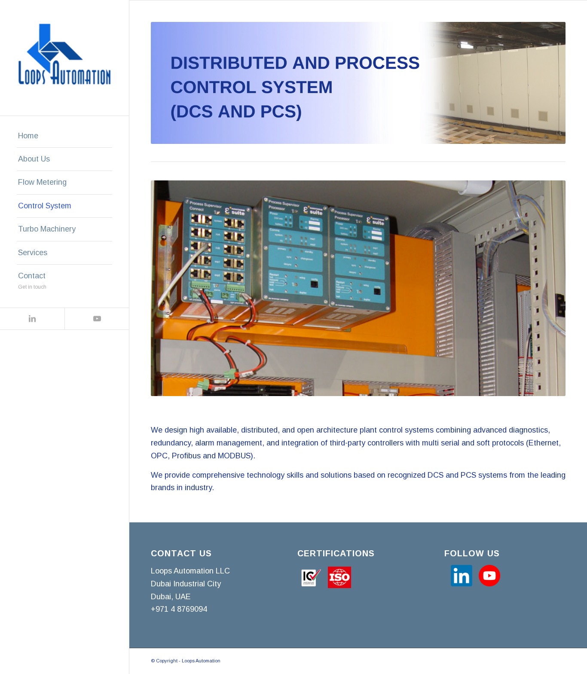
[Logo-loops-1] (64, 57)
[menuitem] (64, 136)
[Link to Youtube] (96, 318)
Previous (170, 288)
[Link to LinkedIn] (32, 318)
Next (546, 288)
